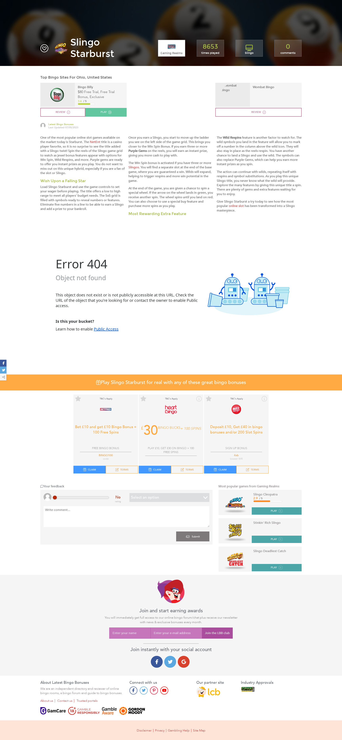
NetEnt (95, 142)
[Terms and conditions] (84, 711)
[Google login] (184, 662)
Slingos (133, 167)
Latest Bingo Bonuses (61, 124)
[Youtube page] (164, 690)
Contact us (64, 700)
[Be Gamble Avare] (109, 711)
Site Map (199, 730)
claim (92, 469)
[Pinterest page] (154, 690)
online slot (236, 206)
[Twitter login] (170, 662)
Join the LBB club (217, 633)
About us (46, 700)
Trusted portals (87, 700)
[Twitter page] (144, 690)
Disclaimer (144, 730)
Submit (195, 536)
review (60, 112)
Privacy (159, 730)
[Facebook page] (133, 690)
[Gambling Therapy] (132, 711)
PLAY (274, 511)
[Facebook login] (157, 662)
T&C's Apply (106, 398)
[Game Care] (53, 711)
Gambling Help (179, 730)
